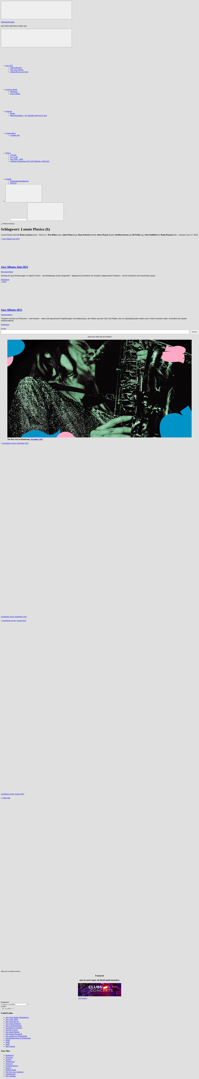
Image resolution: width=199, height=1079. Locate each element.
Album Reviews (16, 68)
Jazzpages (9, 1057)
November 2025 (37, 439)
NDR (8, 1042)
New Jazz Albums (16, 70)
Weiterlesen (5, 280)
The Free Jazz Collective (14, 1072)
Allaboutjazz (10, 1062)
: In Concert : (83, 998)
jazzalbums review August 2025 (12, 794)
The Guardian (11, 1076)
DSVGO (13, 183)
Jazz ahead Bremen (13, 1032)
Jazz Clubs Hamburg (13, 1024)
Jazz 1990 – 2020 (16, 159)
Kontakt (8, 179)
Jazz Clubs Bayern (12, 1022)
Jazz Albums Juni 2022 (14, 266)
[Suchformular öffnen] (24, 193)
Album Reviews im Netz (19, 72)
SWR (8, 1044)
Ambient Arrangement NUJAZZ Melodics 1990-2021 (30, 161)
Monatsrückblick (7, 272)
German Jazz (15, 135)
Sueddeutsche (11, 1074)
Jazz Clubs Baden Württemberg (17, 1017)
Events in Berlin (11, 90)
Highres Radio (11, 1070)
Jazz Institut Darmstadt (14, 1034)
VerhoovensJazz (8, 22)
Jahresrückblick (6, 315)
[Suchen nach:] (16, 219)
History (8, 153)
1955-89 (13, 155)
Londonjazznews (12, 1066)
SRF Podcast (10, 1046)
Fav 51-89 (14, 157)
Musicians (14, 92)
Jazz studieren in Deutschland (16, 1036)
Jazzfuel (8, 1059)
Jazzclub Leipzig (12, 1030)
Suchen (3, 329)
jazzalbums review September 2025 (14, 617)
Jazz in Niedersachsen (14, 1026)
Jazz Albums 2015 (11, 309)
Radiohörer (10, 1055)
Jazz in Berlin (15, 94)
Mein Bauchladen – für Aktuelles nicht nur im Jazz (28, 115)
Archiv (3, 1006)
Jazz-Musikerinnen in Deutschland (18, 1038)
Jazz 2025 (9, 66)
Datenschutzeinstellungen (19, 181)
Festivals (9, 111)
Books (12, 113)
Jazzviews (9, 1064)
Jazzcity (8, 1068)
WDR (8, 1040)
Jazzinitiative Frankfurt (14, 1028)
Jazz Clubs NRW (12, 1019)
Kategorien (5, 1002)
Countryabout (11, 133)
